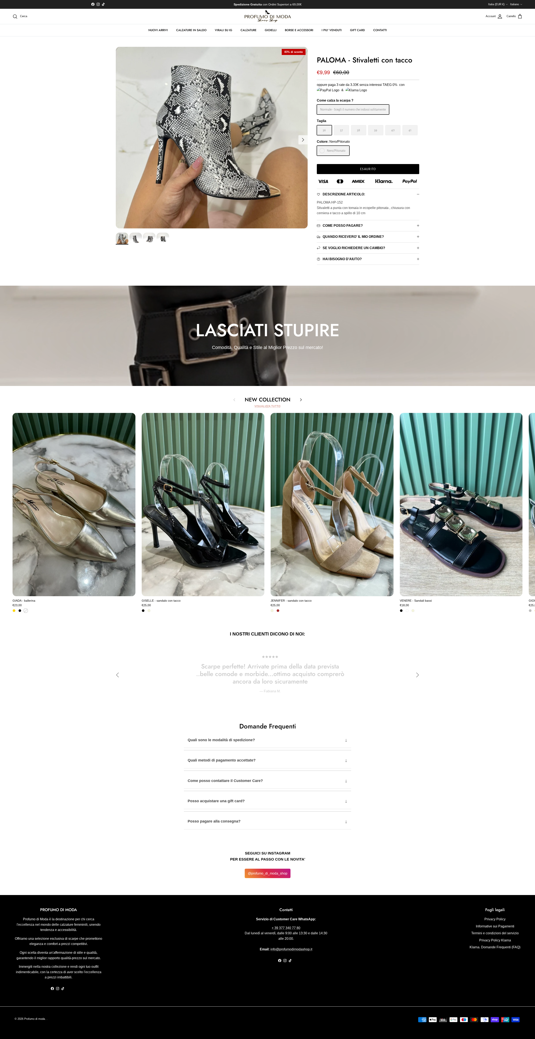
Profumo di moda (34, 1018)
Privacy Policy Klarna (495, 940)
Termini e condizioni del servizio (495, 933)
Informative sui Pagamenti (495, 926)
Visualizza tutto (267, 406)
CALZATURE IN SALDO (191, 30)
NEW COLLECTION (267, 399)
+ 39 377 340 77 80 (286, 928)
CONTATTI (380, 30)
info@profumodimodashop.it (291, 949)
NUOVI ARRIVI (158, 30)
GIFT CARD (357, 30)
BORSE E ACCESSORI (299, 30)
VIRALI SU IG (223, 30)
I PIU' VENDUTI (332, 30)
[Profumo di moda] (267, 16)
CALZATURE (248, 30)
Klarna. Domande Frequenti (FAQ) (495, 947)
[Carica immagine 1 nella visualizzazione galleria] (212, 137)
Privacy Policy (495, 919)
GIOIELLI (270, 30)
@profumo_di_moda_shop (267, 873)
